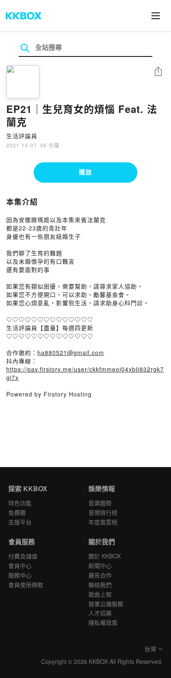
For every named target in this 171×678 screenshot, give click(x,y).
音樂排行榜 (102, 512)
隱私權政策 (102, 622)
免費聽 (17, 512)
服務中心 (20, 575)
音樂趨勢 (100, 503)
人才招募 (100, 613)
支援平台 (20, 522)
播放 (85, 171)
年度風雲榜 (102, 522)
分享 (158, 72)
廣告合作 (100, 575)
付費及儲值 (22, 556)
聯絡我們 (100, 584)
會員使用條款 (25, 584)
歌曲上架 (100, 594)
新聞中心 (100, 565)
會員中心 (20, 565)
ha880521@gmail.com (70, 352)
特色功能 (20, 503)
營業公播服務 (105, 604)
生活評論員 (21, 136)
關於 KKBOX (104, 556)
